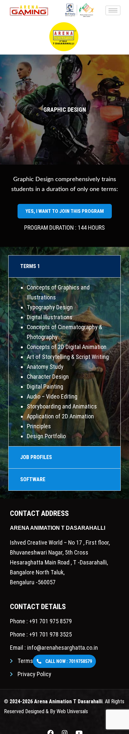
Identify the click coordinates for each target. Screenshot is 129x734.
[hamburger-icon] (113, 10)
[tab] (64, 266)
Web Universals (72, 711)
